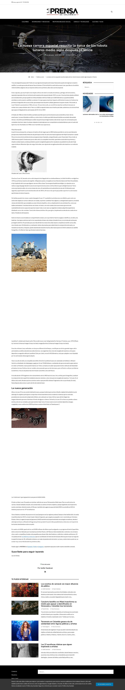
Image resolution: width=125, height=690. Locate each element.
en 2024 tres (28, 536)
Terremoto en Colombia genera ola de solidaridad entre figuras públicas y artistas (59, 622)
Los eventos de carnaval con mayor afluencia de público (59, 585)
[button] (94, 122)
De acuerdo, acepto (104, 684)
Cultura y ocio (62, 41)
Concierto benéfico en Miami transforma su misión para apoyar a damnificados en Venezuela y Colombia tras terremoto (59, 604)
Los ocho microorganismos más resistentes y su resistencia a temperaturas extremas (97, 115)
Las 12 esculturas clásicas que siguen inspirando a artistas (56, 645)
